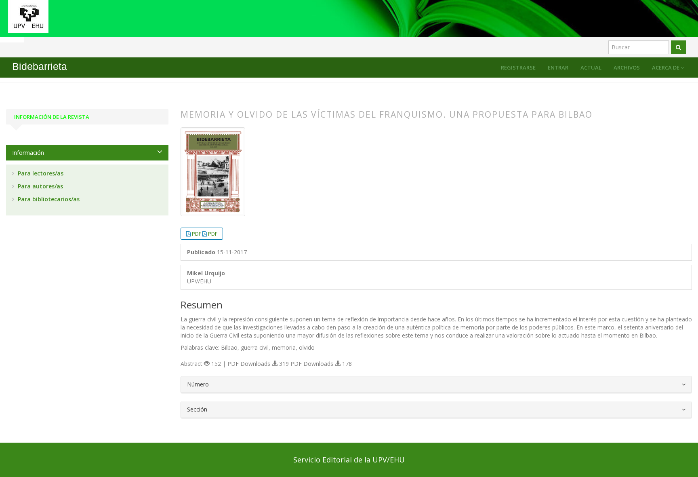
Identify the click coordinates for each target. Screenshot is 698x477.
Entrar (558, 67)
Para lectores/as (39, 173)
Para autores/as (39, 186)
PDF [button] (197, 233)
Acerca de (666, 67)
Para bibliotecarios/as (48, 199)
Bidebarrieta (39, 66)
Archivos (627, 67)
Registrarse (518, 67)
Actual (590, 67)
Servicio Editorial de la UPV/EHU (349, 459)
